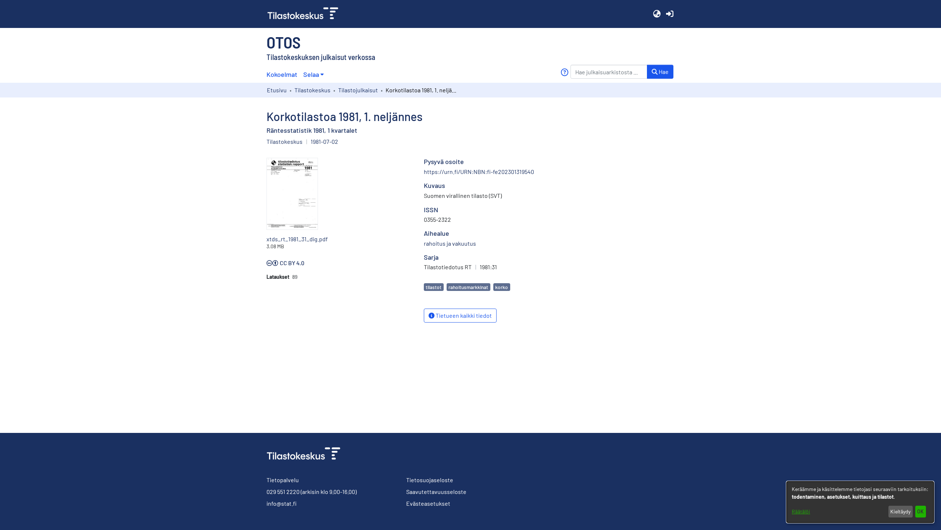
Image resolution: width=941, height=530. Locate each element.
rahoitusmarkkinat (468, 287)
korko (501, 287)
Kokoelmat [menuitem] (281, 74)
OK (920, 511)
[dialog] (860, 502)
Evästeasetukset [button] (428, 503)
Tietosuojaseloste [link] (429, 479)
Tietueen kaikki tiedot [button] (463, 315)
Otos (283, 42)
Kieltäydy (900, 511)
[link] (305, 13)
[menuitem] (313, 74)
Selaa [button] (311, 74)
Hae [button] (663, 71)
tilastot (433, 287)
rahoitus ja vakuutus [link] (450, 243)
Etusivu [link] (277, 89)
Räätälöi (801, 511)
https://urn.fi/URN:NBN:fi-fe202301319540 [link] (479, 171)
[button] (657, 14)
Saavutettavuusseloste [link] (436, 491)
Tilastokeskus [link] (312, 89)
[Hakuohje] (564, 72)
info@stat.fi (281, 503)
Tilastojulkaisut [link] (358, 89)
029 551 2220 (283, 491)
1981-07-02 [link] (324, 141)
